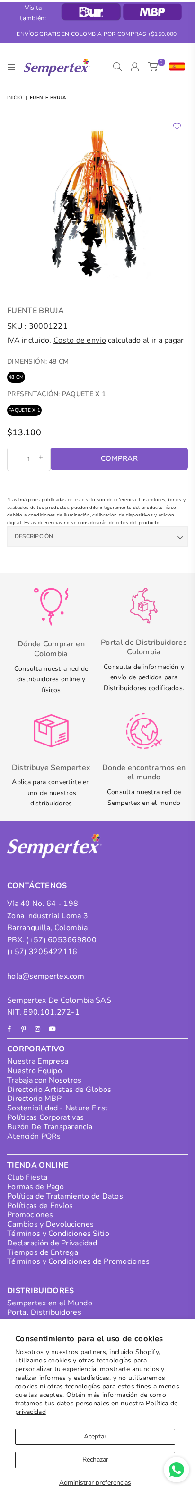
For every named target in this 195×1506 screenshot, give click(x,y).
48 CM (16, 377)
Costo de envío (79, 340)
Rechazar (95, 1459)
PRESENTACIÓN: (56, 393)
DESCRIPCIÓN (34, 536)
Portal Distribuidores (44, 1312)
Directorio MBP (34, 1098)
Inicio (15, 97)
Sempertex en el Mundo (49, 1303)
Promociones (30, 1215)
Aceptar (95, 1436)
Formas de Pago (35, 1187)
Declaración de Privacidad (52, 1243)
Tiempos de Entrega (42, 1252)
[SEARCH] (117, 67)
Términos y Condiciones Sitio (58, 1233)
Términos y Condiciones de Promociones (78, 1261)
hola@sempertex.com (45, 976)
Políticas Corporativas (45, 1117)
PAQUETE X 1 (24, 410)
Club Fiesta (27, 1177)
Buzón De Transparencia (49, 1127)
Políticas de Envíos (40, 1206)
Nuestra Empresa (37, 1061)
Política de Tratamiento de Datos (65, 1196)
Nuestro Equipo (34, 1071)
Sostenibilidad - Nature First (57, 1108)
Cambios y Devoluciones (50, 1224)
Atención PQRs (34, 1136)
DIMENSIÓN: (38, 361)
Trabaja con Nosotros (44, 1080)
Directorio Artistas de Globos (59, 1089)
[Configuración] (175, 67)
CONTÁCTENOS (37, 885)
